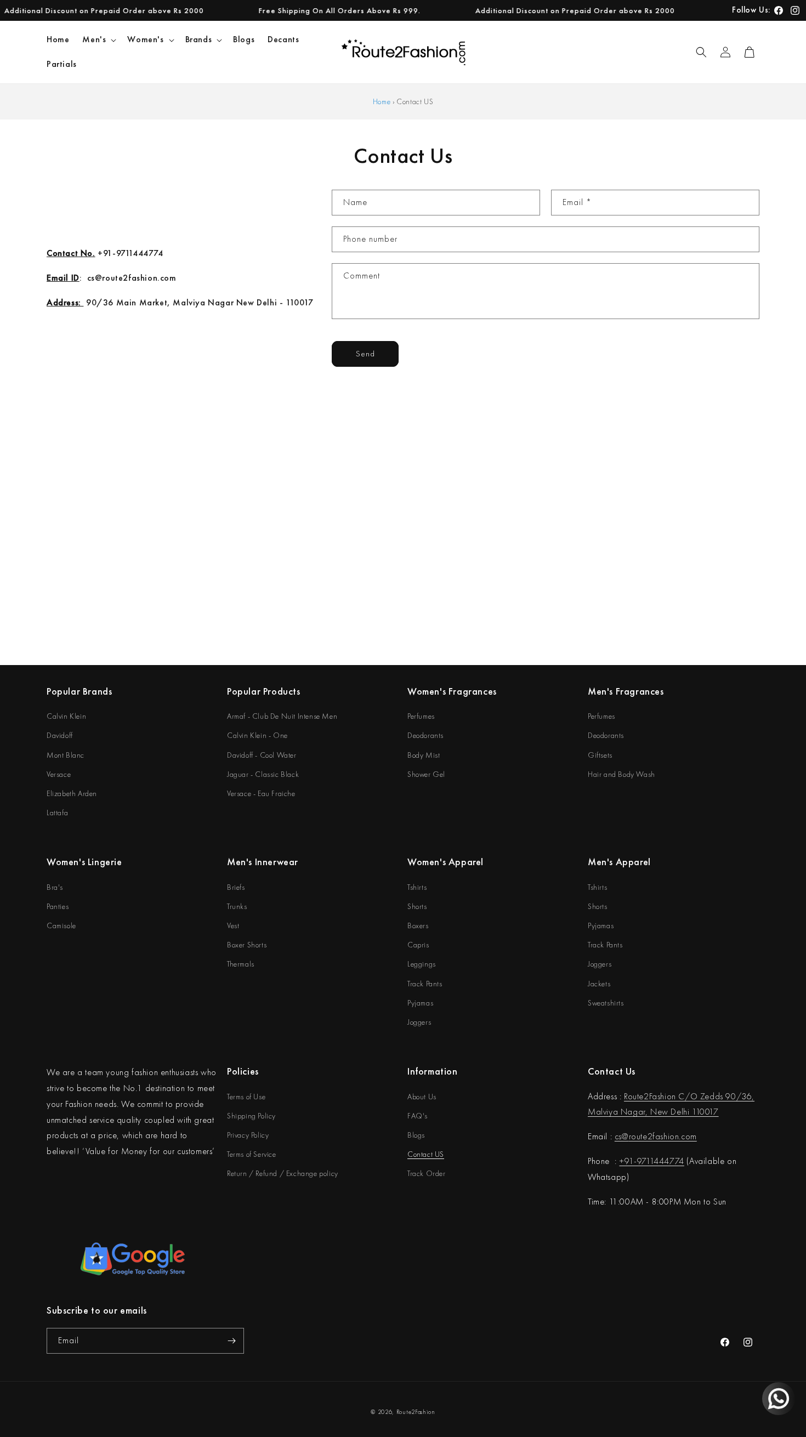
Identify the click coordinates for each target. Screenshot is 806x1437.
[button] (98, 39)
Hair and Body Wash (621, 774)
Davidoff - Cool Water (262, 755)
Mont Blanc (65, 755)
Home (381, 101)
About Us (421, 1096)
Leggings (421, 964)
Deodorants (425, 735)
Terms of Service (251, 1154)
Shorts (417, 906)
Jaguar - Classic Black (263, 774)
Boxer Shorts (246, 945)
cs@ (622, 1136)
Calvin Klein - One (257, 735)
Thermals (240, 964)
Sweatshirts (606, 1003)
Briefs (236, 887)
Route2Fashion (415, 1412)
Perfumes (421, 716)
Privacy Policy (248, 1135)
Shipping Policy (251, 1116)
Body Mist (423, 755)
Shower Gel (426, 774)
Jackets (599, 984)
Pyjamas (420, 1003)
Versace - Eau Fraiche (261, 793)
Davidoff (60, 735)
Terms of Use (246, 1096)
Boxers (418, 925)
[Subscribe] (231, 1341)
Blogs (416, 1135)
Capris (418, 945)
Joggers (419, 1022)
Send (365, 353)
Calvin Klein (66, 716)
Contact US (425, 1154)
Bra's (55, 887)
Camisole (61, 925)
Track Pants (424, 984)
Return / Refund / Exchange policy (282, 1173)
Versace (59, 774)
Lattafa (57, 812)
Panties (58, 906)
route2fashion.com (663, 1136)
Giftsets (600, 755)
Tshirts (417, 887)
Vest (233, 925)
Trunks (237, 906)
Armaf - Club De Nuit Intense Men (282, 716)
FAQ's (417, 1116)
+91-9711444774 (651, 1161)
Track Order (426, 1173)
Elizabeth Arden (72, 793)
